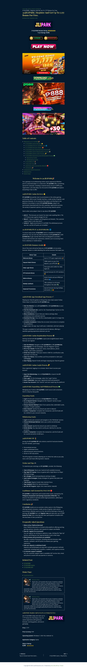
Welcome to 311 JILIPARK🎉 (32, 141)
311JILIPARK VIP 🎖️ (30, 161)
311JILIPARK (27, 563)
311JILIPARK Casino (29, 565)
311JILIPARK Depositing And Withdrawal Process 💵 (40, 155)
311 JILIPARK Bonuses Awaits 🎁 (34, 147)
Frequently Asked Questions (32, 169)
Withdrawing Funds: (32, 159)
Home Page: (27, 173)
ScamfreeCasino (28, 575)
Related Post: (27, 172)
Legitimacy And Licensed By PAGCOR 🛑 (36, 165)
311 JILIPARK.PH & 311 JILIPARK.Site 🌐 (36, 145)
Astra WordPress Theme (57, 665)
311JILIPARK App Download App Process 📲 (37, 149)
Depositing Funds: (32, 157)
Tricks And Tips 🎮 (30, 163)
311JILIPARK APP (28, 567)
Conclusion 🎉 (29, 167)
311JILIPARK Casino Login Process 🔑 (35, 153)
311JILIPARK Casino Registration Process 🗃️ (37, 151)
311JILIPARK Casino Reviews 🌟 (34, 143)
